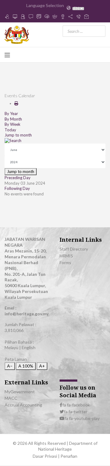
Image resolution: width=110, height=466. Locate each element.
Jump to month (18, 135)
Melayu (11, 347)
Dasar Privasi (45, 456)
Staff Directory (74, 249)
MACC (11, 398)
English (28, 347)
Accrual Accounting (23, 404)
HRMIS (66, 255)
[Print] (16, 103)
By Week (12, 124)
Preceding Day (18, 177)
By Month (13, 119)
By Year (11, 113)
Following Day (17, 188)
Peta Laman (16, 359)
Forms (65, 262)
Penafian (69, 456)
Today (10, 129)
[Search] (55, 141)
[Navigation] (7, 55)
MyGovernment (20, 391)
